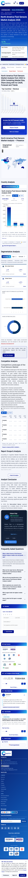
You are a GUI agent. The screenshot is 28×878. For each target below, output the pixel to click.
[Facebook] (2, 828)
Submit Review (8, 631)
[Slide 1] (2, 683)
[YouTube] (15, 828)
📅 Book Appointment (14, 745)
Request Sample (12, 71)
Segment (25, 67)
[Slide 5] (6, 683)
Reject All (14, 875)
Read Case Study (5, 728)
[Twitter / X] (11, 828)
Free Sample (24, 64)
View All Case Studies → (14, 734)
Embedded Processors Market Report (11, 707)
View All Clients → (14, 687)
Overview (3, 67)
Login (22, 3)
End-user (22, 256)
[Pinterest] (18, 828)
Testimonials (3, 789)
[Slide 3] (4, 683)
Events (2, 791)
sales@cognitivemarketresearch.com (10, 763)
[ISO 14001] (4, 658)
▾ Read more (14, 59)
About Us (3, 777)
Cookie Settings (4, 799)
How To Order (4, 805)
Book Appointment (11, 542)
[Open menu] (26, 3)
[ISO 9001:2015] (4, 655)
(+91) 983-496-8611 (7, 760)
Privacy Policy (4, 797)
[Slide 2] (3, 683)
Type (14, 256)
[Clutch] (19, 664)
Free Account (20, 71)
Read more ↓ (4, 238)
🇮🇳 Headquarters (5, 766)
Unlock (24, 274)
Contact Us (3, 757)
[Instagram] (5, 828)
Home (2, 12)
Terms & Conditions (5, 795)
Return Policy (3, 801)
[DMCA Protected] (15, 664)
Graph (16, 195)
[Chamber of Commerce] (10, 664)
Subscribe (24, 821)
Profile (14, 538)
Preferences (6, 875)
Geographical (18, 67)
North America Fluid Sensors (10, 186)
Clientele (2, 785)
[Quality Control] (9, 658)
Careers (2, 783)
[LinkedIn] (8, 828)
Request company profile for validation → (11, 447)
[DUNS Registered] (4, 664)
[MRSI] (13, 649)
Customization (4, 71)
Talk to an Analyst (14, 131)
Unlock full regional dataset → (10, 245)
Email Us (6, 741)
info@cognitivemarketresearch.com (10, 762)
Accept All (22, 875)
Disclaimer (3, 803)
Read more (13, 534)
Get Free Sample (8, 355)
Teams (2, 781)
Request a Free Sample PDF (7, 343)
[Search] (17, 3)
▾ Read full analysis (14, 475)
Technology (6, 256)
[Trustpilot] (5, 667)
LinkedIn (7, 538)
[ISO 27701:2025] (14, 655)
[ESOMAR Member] (5, 649)
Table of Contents (10, 67)
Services (2, 779)
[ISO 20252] (18, 655)
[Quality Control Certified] (16, 854)
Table (21, 195)
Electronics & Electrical (10, 12)
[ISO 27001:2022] (9, 655)
